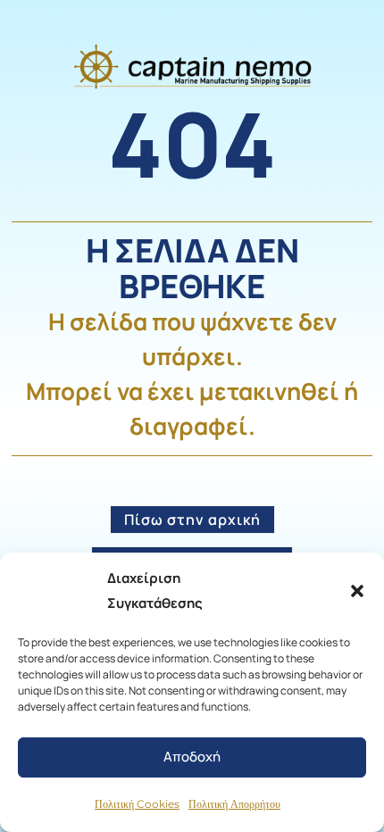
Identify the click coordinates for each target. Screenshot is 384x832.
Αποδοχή (192, 756)
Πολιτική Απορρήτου (234, 804)
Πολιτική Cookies (137, 804)
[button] (357, 591)
